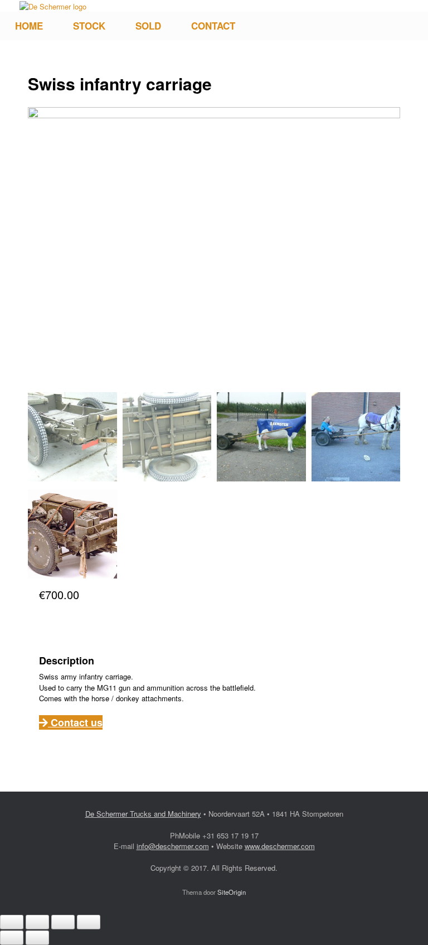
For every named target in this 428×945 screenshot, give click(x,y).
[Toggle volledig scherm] (37, 922)
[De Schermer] (53, 6)
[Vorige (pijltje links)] (11, 937)
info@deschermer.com (173, 846)
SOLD (148, 25)
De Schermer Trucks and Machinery (143, 813)
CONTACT (213, 25)
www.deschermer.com (280, 846)
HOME (29, 25)
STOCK (89, 25)
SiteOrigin (231, 892)
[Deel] (63, 922)
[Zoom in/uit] (11, 922)
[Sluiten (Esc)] (88, 922)
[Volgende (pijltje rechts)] (37, 937)
